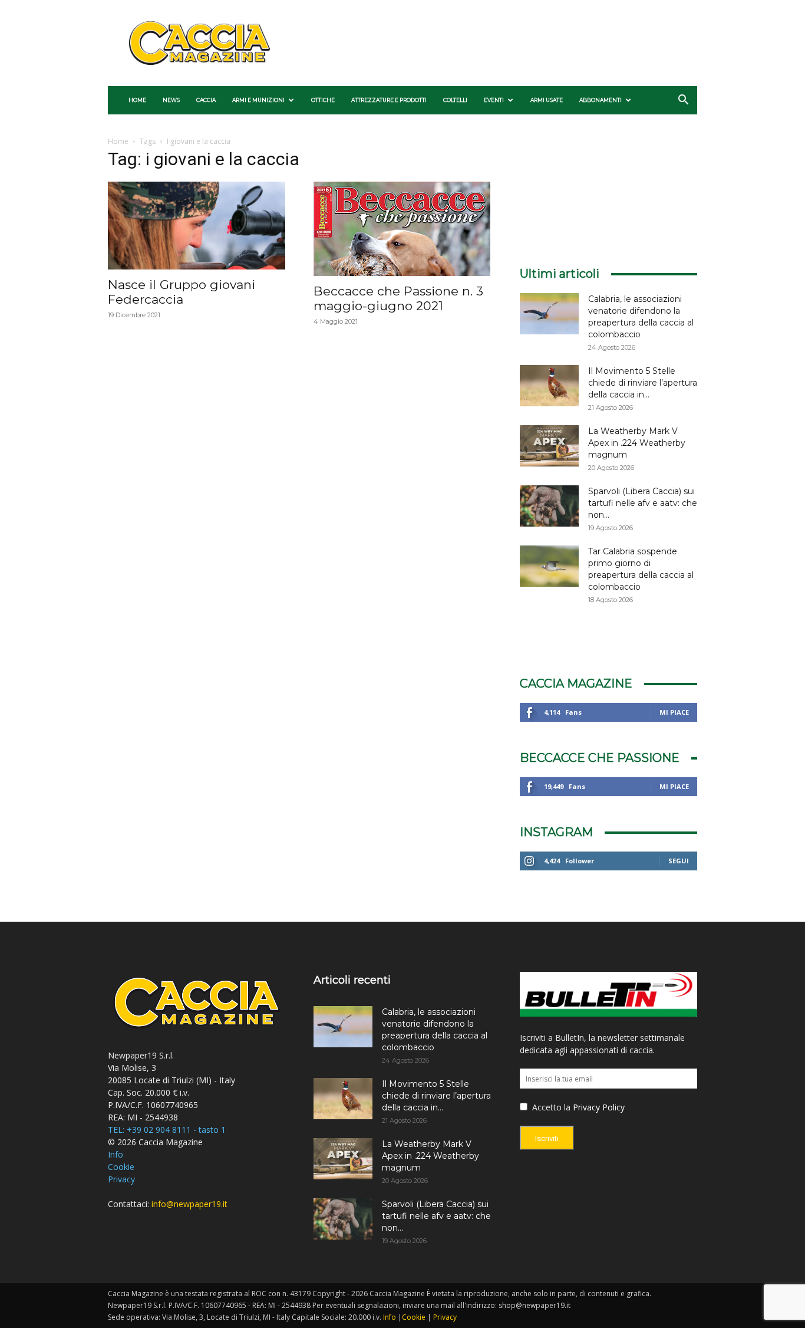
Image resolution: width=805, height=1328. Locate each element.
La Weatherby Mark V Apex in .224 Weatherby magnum (636, 443)
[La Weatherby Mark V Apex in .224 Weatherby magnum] (549, 445)
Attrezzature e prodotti (389, 100)
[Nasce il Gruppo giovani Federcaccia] (196, 225)
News (171, 100)
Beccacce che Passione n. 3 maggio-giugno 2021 (398, 298)
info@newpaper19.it (189, 1203)
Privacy (121, 1179)
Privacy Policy (599, 1107)
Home (137, 100)
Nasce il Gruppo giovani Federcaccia (181, 292)
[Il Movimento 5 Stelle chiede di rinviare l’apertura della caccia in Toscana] (549, 385)
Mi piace (674, 712)
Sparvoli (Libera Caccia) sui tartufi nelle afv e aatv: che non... (642, 503)
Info (115, 1154)
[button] (683, 101)
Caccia (206, 100)
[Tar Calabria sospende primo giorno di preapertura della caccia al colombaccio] (549, 566)
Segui (678, 860)
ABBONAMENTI (600, 100)
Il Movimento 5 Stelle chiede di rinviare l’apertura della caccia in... (642, 383)
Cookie (121, 1166)
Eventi (494, 100)
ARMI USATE (546, 100)
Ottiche (323, 100)
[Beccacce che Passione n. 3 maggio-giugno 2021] (402, 229)
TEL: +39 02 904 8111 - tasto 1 (167, 1129)
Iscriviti (547, 1138)
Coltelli (455, 100)
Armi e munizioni (258, 100)
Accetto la (550, 1107)
